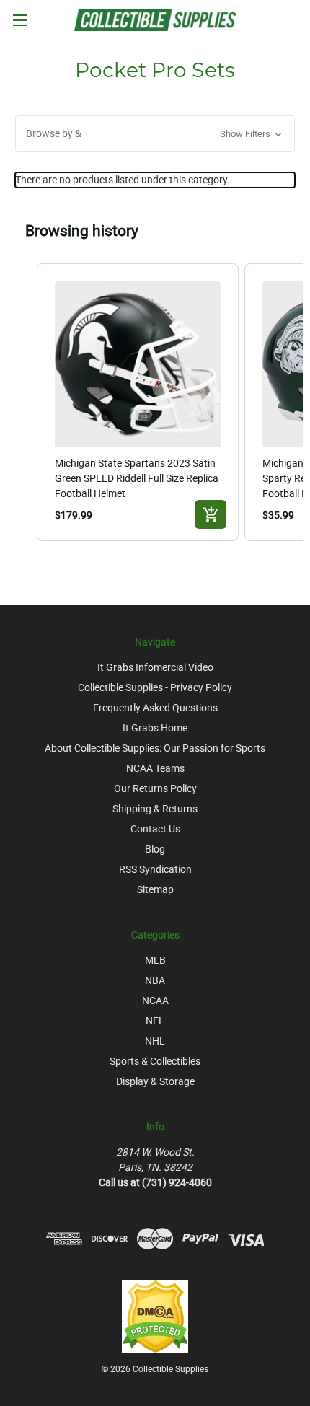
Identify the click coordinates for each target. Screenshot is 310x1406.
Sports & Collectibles (155, 1061)
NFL (155, 1021)
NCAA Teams (155, 768)
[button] (155, 133)
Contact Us (155, 829)
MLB (155, 960)
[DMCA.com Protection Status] (155, 1316)
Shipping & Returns (155, 808)
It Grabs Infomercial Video (155, 667)
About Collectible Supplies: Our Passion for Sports (155, 748)
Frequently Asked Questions (155, 707)
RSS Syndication (155, 869)
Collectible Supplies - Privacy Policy (155, 687)
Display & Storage (155, 1081)
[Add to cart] (210, 514)
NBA (155, 980)
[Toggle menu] (20, 20)
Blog (155, 849)
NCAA (155, 1000)
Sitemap (155, 889)
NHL (155, 1041)
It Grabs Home (155, 728)
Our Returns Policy (155, 788)
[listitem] (138, 402)
